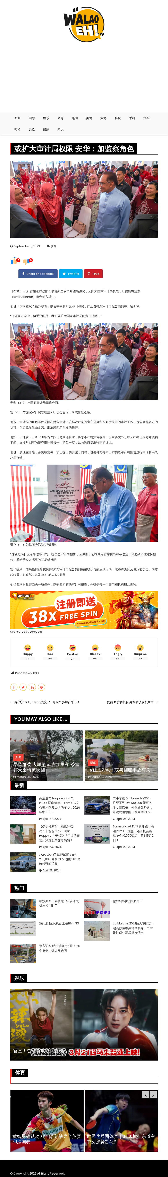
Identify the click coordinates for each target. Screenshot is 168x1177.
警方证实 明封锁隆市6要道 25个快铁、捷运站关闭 (59, 948)
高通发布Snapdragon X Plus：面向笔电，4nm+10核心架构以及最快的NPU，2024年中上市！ (59, 805)
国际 (32, 118)
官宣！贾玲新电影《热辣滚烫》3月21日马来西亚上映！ (69, 1050)
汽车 (146, 118)
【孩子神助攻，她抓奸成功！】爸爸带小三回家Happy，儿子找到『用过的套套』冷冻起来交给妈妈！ (59, 833)
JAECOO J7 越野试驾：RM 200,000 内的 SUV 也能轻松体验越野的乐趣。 (60, 859)
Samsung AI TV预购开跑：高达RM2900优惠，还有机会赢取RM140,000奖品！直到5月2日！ (133, 833)
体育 (60, 118)
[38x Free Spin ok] (84, 610)
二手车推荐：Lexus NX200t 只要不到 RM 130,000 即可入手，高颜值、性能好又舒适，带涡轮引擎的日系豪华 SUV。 (133, 805)
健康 (46, 129)
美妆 (32, 129)
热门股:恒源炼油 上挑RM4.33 (59, 923)
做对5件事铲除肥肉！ (128, 901)
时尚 (17, 129)
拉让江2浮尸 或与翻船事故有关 (119, 769)
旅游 (103, 118)
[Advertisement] (84, 75)
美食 (89, 118)
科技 (118, 118)
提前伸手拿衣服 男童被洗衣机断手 (130, 702)
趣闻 (75, 118)
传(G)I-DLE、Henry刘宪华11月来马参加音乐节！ (47, 702)
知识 (60, 129)
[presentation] (145, 1094)
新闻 (17, 118)
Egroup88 (36, 632)
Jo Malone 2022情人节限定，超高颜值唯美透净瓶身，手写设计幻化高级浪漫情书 (133, 928)
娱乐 (46, 118)
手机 (132, 118)
